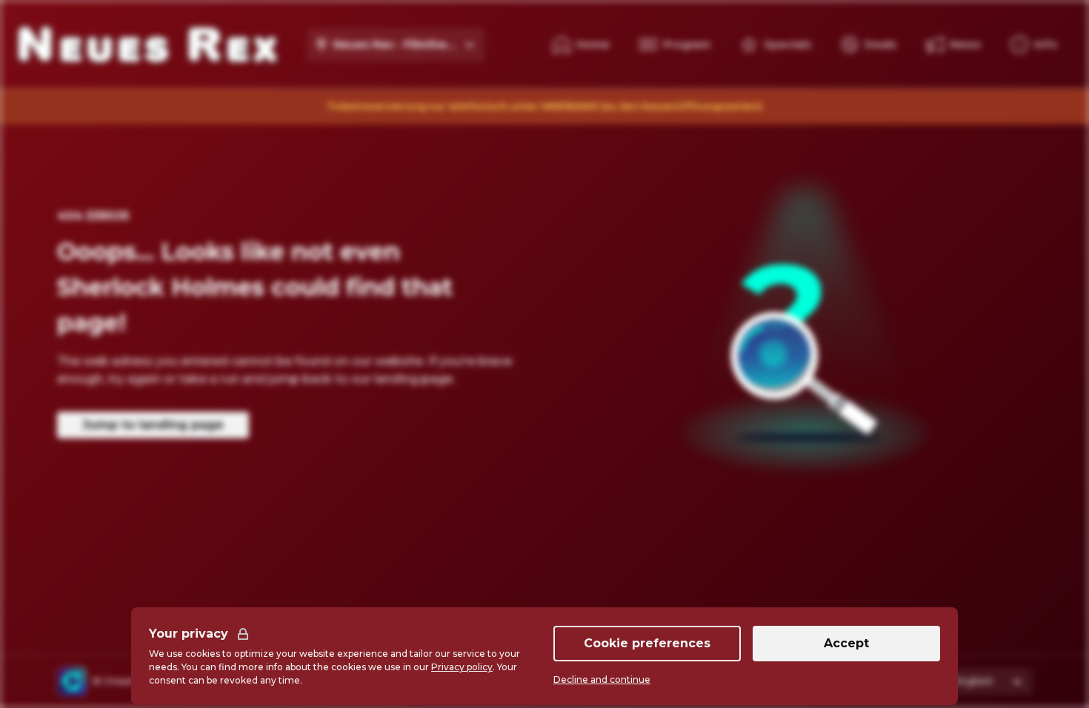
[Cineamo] (72, 681)
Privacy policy (462, 666)
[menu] (1034, 44)
